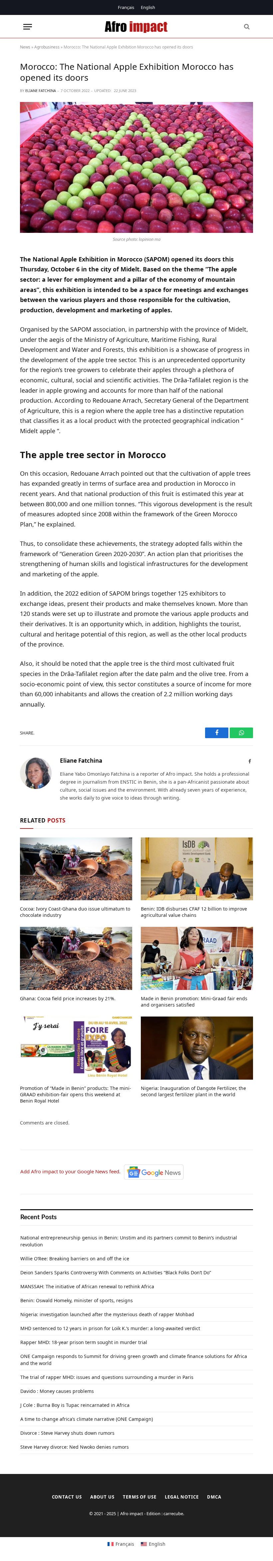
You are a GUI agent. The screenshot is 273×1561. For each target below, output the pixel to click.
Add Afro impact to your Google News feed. (71, 1171)
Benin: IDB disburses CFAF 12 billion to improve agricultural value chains (194, 912)
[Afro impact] (136, 26)
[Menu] (27, 26)
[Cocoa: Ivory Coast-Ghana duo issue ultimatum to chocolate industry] (76, 869)
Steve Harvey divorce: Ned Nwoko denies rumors (74, 1447)
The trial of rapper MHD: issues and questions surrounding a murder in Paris (106, 1377)
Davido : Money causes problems (57, 1391)
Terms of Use (139, 1497)
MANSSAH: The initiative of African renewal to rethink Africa (87, 1286)
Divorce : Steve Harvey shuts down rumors (67, 1433)
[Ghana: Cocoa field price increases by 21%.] (76, 958)
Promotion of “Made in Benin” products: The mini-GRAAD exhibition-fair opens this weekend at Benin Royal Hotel (75, 1094)
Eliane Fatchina (40, 90)
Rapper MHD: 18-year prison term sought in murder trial (83, 1342)
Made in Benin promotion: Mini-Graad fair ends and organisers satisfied (194, 1001)
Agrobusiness (47, 47)
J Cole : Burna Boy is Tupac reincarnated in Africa (75, 1405)
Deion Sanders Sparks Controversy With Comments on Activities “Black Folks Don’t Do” (115, 1272)
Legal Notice (182, 1497)
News (25, 47)
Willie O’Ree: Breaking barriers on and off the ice (74, 1258)
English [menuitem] (148, 7)
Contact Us (67, 1497)
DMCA (214, 1497)
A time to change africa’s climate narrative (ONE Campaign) (86, 1419)
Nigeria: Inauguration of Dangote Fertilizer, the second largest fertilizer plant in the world (193, 1091)
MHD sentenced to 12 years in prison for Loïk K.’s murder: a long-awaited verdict (110, 1328)
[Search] (246, 26)
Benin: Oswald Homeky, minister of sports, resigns (76, 1300)
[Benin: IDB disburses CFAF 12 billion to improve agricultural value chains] (197, 869)
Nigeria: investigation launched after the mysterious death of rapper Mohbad (107, 1314)
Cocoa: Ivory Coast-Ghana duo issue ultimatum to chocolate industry (75, 912)
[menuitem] (126, 7)
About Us (102, 1497)
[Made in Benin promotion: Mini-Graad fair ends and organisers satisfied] (197, 958)
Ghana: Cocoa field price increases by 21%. (68, 998)
